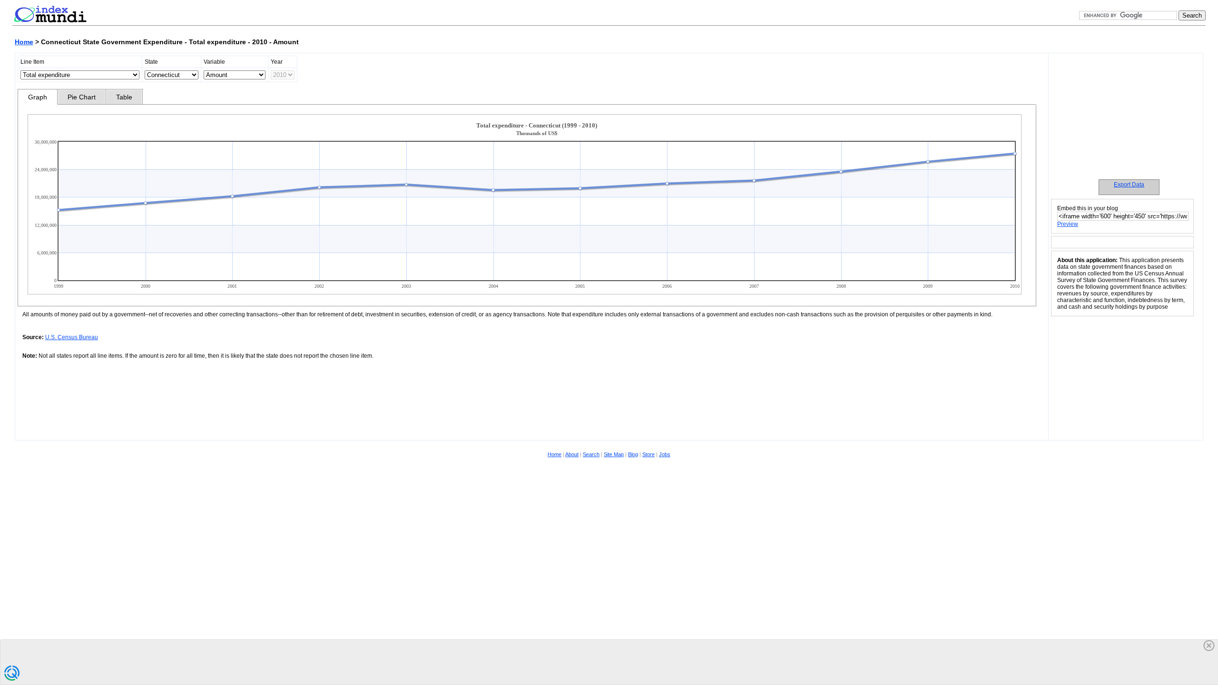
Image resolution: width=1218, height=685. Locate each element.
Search (591, 454)
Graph (37, 97)
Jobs (664, 454)
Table (124, 97)
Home (24, 42)
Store (648, 454)
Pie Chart (82, 97)
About (572, 454)
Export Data (1129, 184)
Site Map (614, 454)
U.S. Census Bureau (71, 337)
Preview (1067, 224)
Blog (633, 454)
